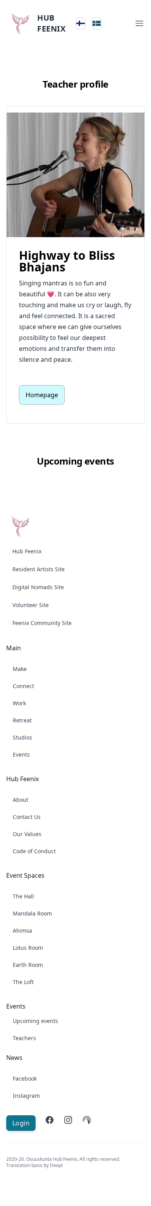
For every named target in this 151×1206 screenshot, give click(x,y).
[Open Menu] (139, 23)
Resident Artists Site (38, 569)
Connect (23, 686)
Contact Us (27, 816)
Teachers (24, 1038)
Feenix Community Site (42, 623)
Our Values (27, 834)
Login (20, 1123)
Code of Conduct (34, 851)
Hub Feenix (26, 551)
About (20, 799)
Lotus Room (28, 947)
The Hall (23, 896)
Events (21, 754)
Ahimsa (22, 930)
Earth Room (28, 964)
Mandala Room (32, 913)
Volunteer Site (30, 605)
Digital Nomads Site (38, 587)
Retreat (22, 720)
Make (20, 669)
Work (19, 703)
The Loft (23, 982)
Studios (22, 737)
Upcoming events (35, 1021)
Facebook (25, 1078)
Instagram (26, 1095)
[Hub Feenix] (20, 526)
